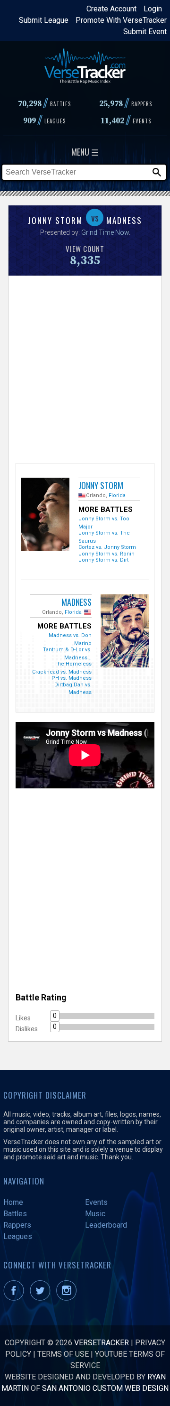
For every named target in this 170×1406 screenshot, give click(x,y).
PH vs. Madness (71, 678)
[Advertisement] (85, 368)
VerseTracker (101, 1342)
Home (13, 1202)
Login (153, 8)
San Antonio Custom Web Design (105, 1388)
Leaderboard (106, 1225)
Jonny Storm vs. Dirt (103, 560)
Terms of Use (63, 1354)
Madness (76, 602)
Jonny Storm (100, 485)
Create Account (111, 8)
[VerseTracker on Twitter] (42, 1298)
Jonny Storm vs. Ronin (106, 554)
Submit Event (145, 31)
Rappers (17, 1225)
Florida (117, 495)
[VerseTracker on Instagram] (68, 1298)
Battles (15, 1213)
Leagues (17, 1236)
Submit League (43, 20)
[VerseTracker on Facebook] (15, 1298)
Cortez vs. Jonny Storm (107, 547)
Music (95, 1213)
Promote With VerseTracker (121, 20)
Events (96, 1202)
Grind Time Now (105, 232)
